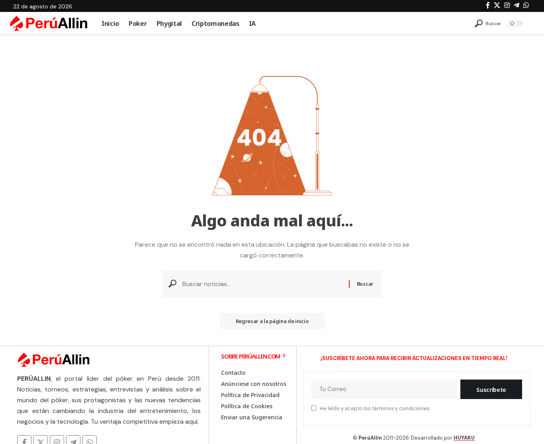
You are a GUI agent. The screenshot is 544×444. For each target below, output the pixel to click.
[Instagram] (507, 5)
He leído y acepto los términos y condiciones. (375, 408)
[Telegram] (516, 5)
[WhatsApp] (526, 5)
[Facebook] (488, 5)
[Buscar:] (262, 284)
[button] (488, 23)
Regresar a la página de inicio (272, 321)
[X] (497, 5)
